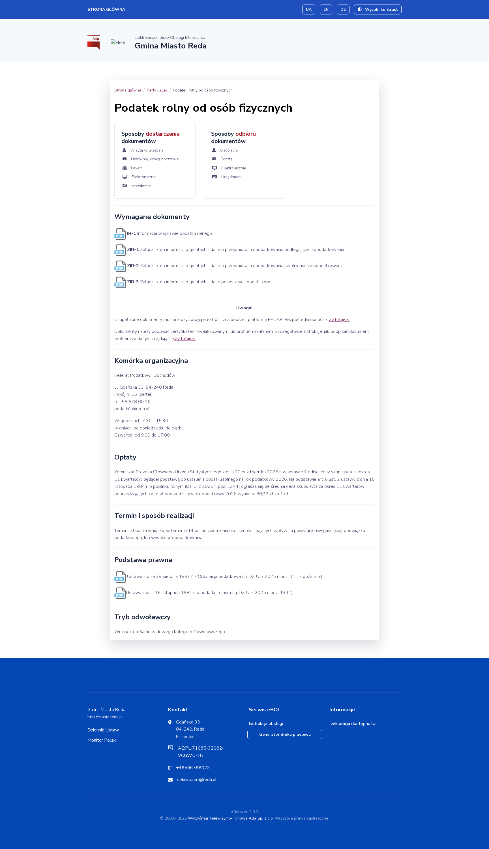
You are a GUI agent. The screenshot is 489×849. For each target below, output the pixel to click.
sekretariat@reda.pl (197, 779)
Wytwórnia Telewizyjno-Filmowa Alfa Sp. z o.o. (231, 818)
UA (309, 9)
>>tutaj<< (339, 319)
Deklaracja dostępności (352, 723)
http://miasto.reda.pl (105, 717)
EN (326, 9)
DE (343, 9)
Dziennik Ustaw (103, 730)
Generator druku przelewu (285, 734)
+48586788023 (193, 768)
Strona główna (106, 9)
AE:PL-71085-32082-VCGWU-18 (201, 752)
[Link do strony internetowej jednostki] (118, 42)
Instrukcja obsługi (266, 723)
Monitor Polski (102, 740)
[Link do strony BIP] (93, 42)
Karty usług (157, 90)
